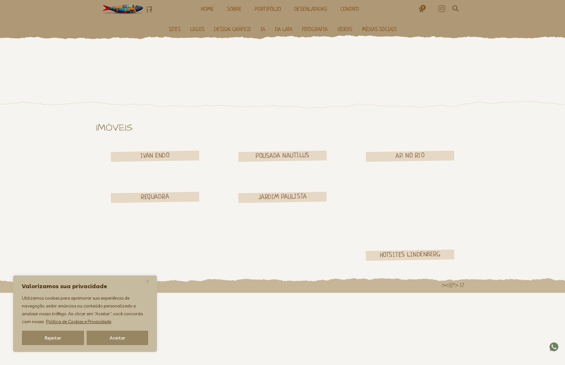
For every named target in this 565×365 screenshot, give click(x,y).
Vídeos (344, 30)
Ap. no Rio (410, 156)
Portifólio (268, 9)
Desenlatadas (310, 9)
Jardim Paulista (282, 197)
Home (207, 9)
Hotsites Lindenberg (410, 255)
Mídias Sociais (379, 30)
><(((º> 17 (452, 286)
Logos (197, 30)
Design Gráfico (232, 30)
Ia (263, 30)
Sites (174, 30)
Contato (349, 9)
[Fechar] (150, 281)
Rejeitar (53, 338)
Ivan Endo (155, 156)
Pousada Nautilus (282, 156)
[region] (85, 313)
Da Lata (283, 30)
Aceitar (117, 338)
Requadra (155, 197)
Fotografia (315, 30)
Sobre (234, 9)
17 (149, 9)
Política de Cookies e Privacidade (78, 321)
